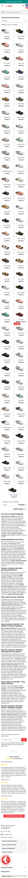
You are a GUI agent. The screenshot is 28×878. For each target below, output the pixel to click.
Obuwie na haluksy (7, 852)
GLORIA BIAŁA (21, 171)
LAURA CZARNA (21, 238)
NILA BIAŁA (21, 90)
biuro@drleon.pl (8, 834)
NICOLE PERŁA (7, 481)
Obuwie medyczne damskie (9, 841)
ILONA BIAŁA (7, 333)
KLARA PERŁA (7, 144)
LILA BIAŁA (21, 373)
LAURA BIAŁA (21, 225)
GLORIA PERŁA (7, 184)
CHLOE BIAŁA (21, 427)
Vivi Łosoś (21, 306)
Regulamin (15, 876)
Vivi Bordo (21, 319)
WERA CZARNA (21, 117)
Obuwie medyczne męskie (9, 844)
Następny (22, 505)
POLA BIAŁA (21, 387)
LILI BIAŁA (21, 360)
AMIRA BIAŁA (7, 454)
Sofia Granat (21, 77)
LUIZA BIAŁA (7, 292)
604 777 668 (7, 831)
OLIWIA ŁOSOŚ (7, 414)
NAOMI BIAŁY (7, 157)
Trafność (14, 21)
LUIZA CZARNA (21, 292)
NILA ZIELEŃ (21, 104)
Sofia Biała (21, 50)
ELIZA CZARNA (7, 360)
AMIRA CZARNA (7, 468)
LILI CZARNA (7, 373)
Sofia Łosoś (21, 63)
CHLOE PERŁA (7, 441)
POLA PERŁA (7, 400)
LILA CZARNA (7, 387)
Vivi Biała (7, 306)
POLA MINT (21, 400)
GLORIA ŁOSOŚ (21, 198)
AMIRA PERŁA (21, 454)
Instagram (15, 751)
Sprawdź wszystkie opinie (14, 816)
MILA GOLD (21, 265)
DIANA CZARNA (14, 495)
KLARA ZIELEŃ (21, 144)
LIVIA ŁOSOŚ (7, 50)
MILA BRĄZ (21, 279)
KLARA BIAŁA (21, 131)
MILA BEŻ (7, 279)
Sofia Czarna (7, 63)
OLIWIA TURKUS (21, 414)
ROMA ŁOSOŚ (7, 90)
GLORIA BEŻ (7, 211)
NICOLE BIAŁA (21, 468)
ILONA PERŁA (21, 333)
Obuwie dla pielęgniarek (8, 848)
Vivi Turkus (7, 319)
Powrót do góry (19, 509)
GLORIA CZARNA (7, 198)
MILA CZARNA (7, 265)
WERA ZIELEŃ (7, 131)
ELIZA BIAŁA (21, 346)
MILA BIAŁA (7, 252)
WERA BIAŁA (7, 117)
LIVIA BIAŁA (7, 36)
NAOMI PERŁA (21, 157)
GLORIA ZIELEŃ (21, 184)
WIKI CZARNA (7, 225)
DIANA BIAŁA (21, 481)
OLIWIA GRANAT (7, 427)
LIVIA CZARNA (21, 36)
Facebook (12, 751)
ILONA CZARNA (7, 346)
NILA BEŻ (7, 104)
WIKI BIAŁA (21, 211)
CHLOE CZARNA (21, 441)
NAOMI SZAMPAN (7, 171)
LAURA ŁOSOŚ (7, 238)
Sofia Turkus (7, 77)
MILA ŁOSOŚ (21, 252)
